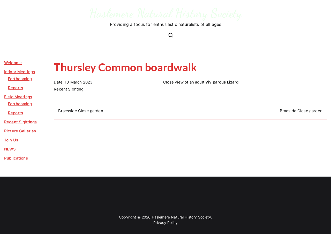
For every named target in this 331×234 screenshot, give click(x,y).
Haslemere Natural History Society (165, 13)
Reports (15, 87)
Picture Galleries (20, 131)
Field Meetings (18, 96)
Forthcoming (20, 78)
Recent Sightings (20, 121)
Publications (16, 158)
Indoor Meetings (19, 71)
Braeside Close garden (301, 110)
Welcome (13, 62)
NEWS (10, 149)
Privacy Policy (165, 222)
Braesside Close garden (80, 110)
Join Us (11, 140)
